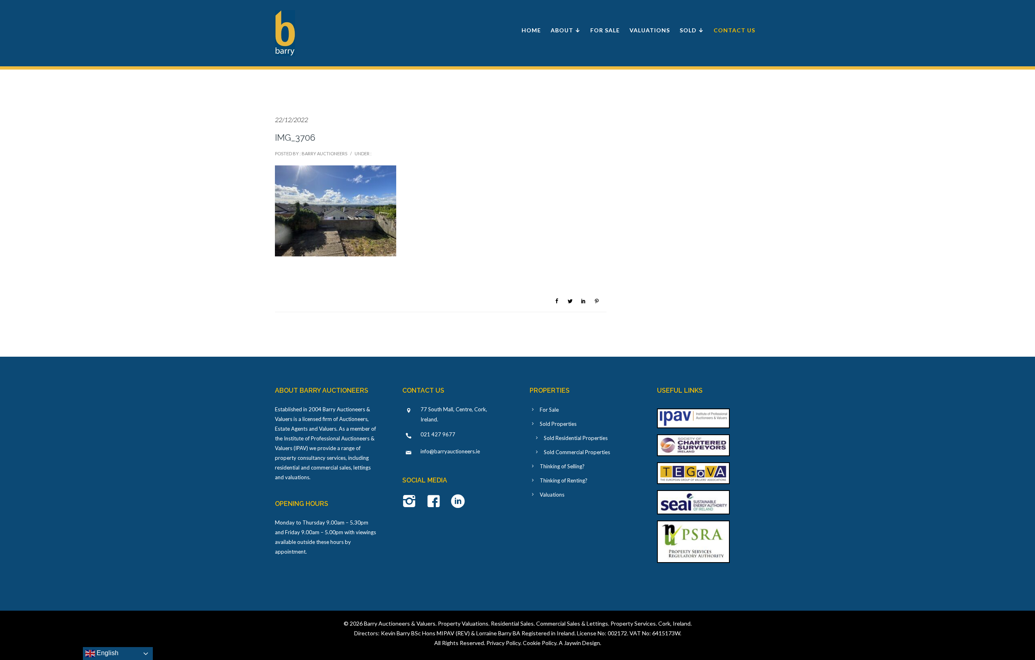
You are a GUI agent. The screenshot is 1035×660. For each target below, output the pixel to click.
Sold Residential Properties (576, 438)
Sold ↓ (692, 30)
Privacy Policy (503, 642)
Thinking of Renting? (563, 480)
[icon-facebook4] (436, 502)
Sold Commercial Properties (577, 452)
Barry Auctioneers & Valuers (399, 623)
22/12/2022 (291, 119)
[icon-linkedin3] (458, 502)
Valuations (649, 30)
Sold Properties (558, 424)
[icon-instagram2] (411, 502)
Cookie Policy (539, 642)
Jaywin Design (582, 642)
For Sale (605, 30)
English (106, 652)
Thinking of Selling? (562, 466)
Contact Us (734, 30)
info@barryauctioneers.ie (450, 451)
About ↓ (566, 30)
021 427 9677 (437, 434)
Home (531, 30)
